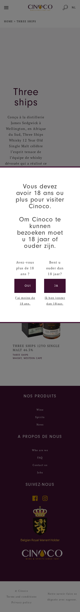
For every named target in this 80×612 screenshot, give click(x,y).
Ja (56, 286)
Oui (28, 286)
